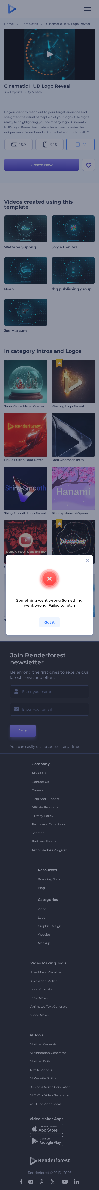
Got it (49, 622)
